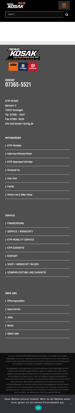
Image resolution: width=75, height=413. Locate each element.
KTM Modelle (14, 145)
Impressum (12, 356)
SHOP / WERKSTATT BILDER (23, 264)
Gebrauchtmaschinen (19, 153)
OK (38, 407)
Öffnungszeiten (16, 300)
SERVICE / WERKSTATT (20, 231)
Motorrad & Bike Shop (19, 194)
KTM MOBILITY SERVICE (20, 239)
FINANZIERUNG (15, 223)
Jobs (10, 317)
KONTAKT (12, 256)
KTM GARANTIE (15, 247)
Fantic (10, 186)
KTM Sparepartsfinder (20, 161)
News (10, 325)
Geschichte (13, 309)
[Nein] (70, 404)
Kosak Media (20, 359)
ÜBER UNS (13, 333)
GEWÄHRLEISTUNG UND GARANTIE (26, 272)
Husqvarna (13, 170)
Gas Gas (12, 178)
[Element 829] (15, 3)
